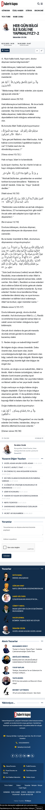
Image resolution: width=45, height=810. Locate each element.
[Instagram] (20, 756)
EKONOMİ (39, 11)
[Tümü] (42, 569)
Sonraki (38, 438)
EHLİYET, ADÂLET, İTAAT (13, 467)
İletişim (34, 785)
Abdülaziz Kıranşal (21, 657)
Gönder (6, 556)
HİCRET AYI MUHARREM (14, 513)
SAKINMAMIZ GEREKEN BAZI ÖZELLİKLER (20, 507)
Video (18, 785)
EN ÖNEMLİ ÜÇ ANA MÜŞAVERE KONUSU (20, 471)
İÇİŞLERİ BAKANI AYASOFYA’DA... (25, 599)
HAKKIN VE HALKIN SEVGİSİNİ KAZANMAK (21, 496)
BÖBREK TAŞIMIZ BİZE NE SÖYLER (26, 621)
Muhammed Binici (20, 646)
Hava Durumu (11, 766)
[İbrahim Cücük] (6, 27)
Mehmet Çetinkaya (20, 690)
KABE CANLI (18, 17)
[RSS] (32, 756)
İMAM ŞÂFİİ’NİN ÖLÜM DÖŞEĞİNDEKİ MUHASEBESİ (27, 610)
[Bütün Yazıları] (42, 459)
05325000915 (24, 743)
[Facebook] (13, 756)
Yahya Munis (17, 678)
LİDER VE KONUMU (11, 492)
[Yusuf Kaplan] (6, 670)
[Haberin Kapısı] (9, 3)
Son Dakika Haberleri (13, 777)
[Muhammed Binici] (6, 649)
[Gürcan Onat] (6, 587)
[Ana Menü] (42, 4)
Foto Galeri (8, 785)
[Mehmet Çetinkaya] (6, 691)
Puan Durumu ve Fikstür (10, 772)
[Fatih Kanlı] (6, 577)
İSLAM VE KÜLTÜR (27, 794)
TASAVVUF (16, 794)
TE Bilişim (28, 801)
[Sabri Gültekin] (6, 598)
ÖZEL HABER (17, 11)
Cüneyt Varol (18, 606)
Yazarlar (27, 785)
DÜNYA (29, 11)
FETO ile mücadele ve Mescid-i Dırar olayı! (27, 682)
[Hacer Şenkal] (6, 619)
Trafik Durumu (31, 766)
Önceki (6, 438)
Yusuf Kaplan (18, 667)
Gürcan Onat (18, 586)
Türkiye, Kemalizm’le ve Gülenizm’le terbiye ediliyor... (27, 672)
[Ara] (38, 4)
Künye (40, 785)
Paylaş (6, 50)
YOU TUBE (6, 17)
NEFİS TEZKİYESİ (11, 503)
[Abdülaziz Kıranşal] (6, 659)
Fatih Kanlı (17, 575)
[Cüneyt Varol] (6, 608)
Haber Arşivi (30, 777)
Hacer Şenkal (18, 618)
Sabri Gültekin (18, 596)
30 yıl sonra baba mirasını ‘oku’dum (26, 693)
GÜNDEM (6, 11)
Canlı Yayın (22, 788)
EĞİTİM (38, 792)
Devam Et (17, 453)
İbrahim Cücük (19, 37)
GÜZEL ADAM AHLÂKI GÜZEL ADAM (18, 463)
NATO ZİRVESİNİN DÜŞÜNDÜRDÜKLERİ (27, 589)
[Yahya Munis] (6, 681)
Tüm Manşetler (31, 770)
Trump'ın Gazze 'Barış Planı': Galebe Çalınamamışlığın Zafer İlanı (27, 650)
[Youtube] (28, 756)
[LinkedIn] (24, 756)
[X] (16, 756)
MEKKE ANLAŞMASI (20, 578)
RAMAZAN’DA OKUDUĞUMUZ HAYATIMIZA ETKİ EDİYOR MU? (24, 661)
